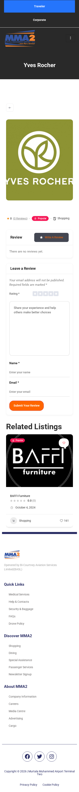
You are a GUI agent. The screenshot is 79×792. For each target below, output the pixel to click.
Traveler (39, 6)
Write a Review (54, 237)
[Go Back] (10, 108)
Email (14, 382)
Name (14, 363)
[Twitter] (39, 756)
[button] (9, 482)
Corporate (39, 19)
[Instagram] (52, 756)
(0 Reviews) (20, 218)
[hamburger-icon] (70, 38)
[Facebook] (27, 756)
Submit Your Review (27, 405)
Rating (14, 293)
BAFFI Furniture (20, 496)
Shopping (63, 218)
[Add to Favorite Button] (64, 442)
